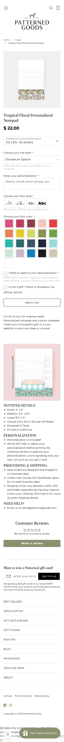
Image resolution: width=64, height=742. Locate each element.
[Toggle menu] (6, 7)
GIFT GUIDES (12, 630)
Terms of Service (23, 696)
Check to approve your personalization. (33, 272)
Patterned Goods (32, 713)
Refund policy (42, 696)
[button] (32, 153)
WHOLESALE (12, 658)
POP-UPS (9, 639)
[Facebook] (3, 705)
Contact (8, 696)
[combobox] (32, 141)
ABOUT (8, 677)
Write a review (32, 543)
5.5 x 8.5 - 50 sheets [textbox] (19, 142)
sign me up (49, 576)
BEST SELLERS (13, 601)
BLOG (7, 649)
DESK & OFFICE (13, 611)
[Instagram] (9, 705)
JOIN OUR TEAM (14, 668)
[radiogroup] (32, 203)
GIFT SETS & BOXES (16, 620)
